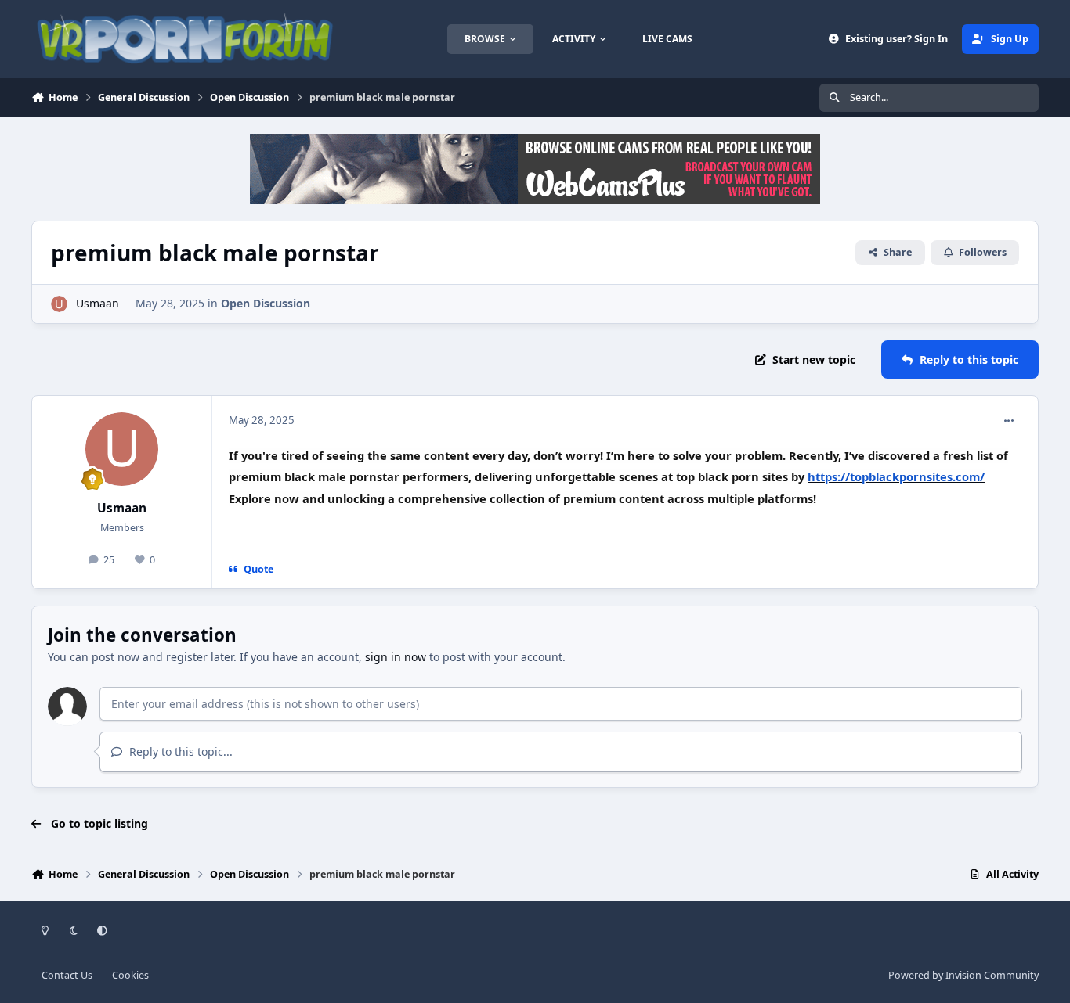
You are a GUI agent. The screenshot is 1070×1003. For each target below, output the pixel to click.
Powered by (963, 975)
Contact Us (67, 975)
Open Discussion (265, 303)
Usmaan (97, 303)
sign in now (395, 656)
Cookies (130, 975)
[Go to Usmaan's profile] (59, 304)
